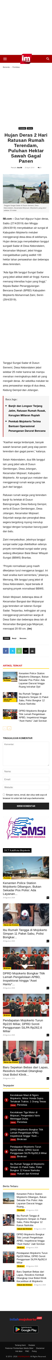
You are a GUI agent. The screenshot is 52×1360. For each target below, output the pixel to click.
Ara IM (19, 167)
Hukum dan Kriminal (8, 700)
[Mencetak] (32, 651)
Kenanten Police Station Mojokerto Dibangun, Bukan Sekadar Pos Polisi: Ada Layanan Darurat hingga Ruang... (31, 1200)
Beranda (6, 67)
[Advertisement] (26, 27)
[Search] (48, 59)
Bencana (23, 638)
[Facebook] (6, 651)
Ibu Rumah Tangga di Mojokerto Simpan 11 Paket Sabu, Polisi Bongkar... (25, 933)
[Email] (26, 651)
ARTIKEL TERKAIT (12, 665)
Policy (34, 1351)
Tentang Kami (20, 1345)
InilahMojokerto (24, 1356)
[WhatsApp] (19, 651)
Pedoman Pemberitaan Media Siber (19, 1348)
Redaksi (31, 1345)
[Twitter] (12, 651)
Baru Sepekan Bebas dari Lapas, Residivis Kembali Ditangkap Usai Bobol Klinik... (26, 1071)
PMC (27, 1351)
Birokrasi (7, 718)
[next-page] (9, 728)
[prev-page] (4, 728)
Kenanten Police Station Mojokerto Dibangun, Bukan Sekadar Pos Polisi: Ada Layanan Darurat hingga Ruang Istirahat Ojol (34, 680)
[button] (5, 59)
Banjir (14, 638)
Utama (30, 128)
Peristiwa (16, 67)
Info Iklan (19, 1351)
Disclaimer (40, 1348)
